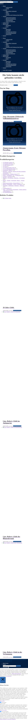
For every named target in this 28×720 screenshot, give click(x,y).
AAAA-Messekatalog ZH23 (9, 169)
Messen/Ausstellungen (11, 19)
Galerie (7, 8)
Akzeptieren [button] (8, 676)
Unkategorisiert (6, 188)
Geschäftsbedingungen (11, 33)
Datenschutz (8, 34)
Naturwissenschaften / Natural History (11, 183)
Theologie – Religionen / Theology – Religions (13, 185)
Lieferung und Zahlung (11, 31)
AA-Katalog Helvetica (8, 163)
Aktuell (4, 16)
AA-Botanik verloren (8, 162)
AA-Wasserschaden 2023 (8, 167)
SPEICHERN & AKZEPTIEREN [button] (8, 719)
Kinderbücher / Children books (10, 174)
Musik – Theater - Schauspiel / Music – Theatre (13, 180)
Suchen (15, 2)
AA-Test (5, 166)
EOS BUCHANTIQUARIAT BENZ (6, 0)
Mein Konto (5, 24)
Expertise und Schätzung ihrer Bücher (14, 15)
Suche (4, 664)
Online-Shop (6, 22)
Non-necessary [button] (3, 710)
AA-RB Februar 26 (7, 165)
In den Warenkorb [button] (18, 121)
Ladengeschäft (9, 7)
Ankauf (7, 13)
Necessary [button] (2, 701)
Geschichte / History (7, 170)
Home (4, 6)
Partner (4, 35)
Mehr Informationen (16, 673)
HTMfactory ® (8, 660)
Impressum (8, 29)
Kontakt (5, 28)
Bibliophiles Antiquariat (11, 11)
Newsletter (8, 30)
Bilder (7, 12)
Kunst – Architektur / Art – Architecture (12, 175)
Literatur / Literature (7, 176)
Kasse (7, 26)
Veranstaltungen (9, 20)
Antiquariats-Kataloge (11, 17)
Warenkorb (8, 25)
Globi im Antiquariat (10, 21)
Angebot (5, 10)
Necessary (4, 702)
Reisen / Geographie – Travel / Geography (12, 184)
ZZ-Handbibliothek (7, 192)
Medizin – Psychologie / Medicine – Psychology (14, 178)
